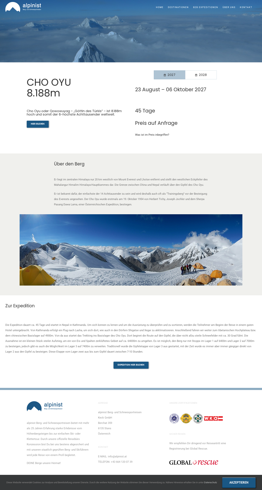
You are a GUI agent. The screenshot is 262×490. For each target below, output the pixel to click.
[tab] (169, 74)
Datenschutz (210, 482)
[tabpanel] (185, 92)
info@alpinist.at (117, 456)
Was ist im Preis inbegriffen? (152, 134)
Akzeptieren (238, 482)
